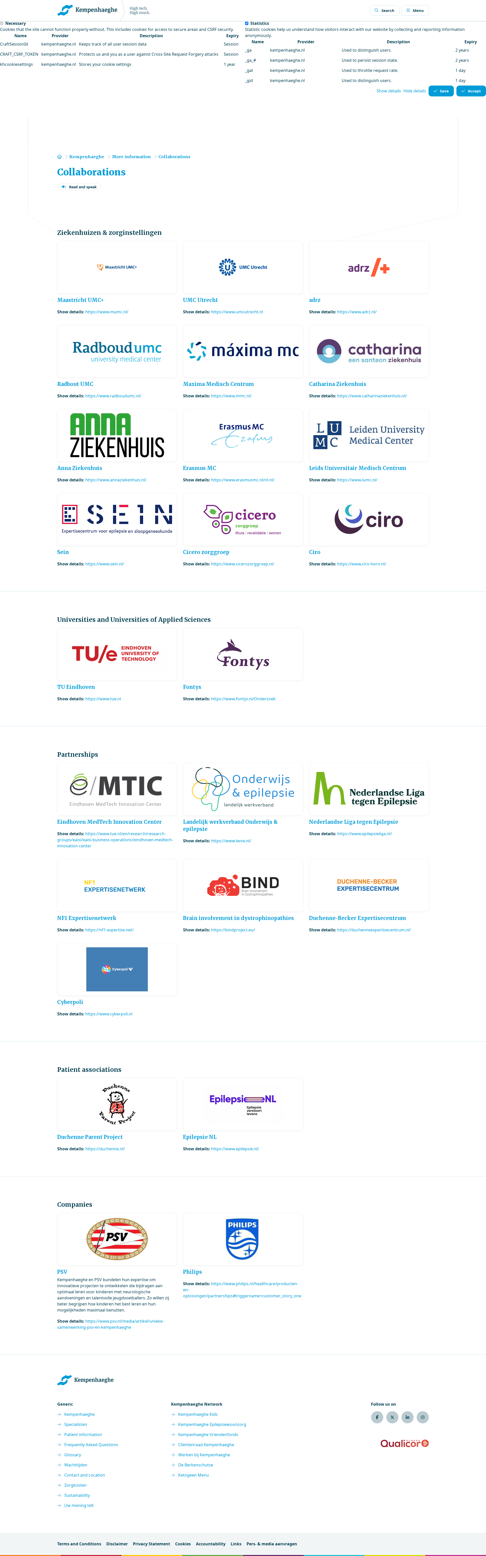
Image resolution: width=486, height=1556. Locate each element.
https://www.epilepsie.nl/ (235, 1149)
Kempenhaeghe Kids (198, 1414)
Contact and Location (84, 1475)
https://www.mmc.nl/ (231, 396)
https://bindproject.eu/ (233, 930)
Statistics (259, 23)
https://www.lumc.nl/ (357, 480)
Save (444, 90)
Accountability (211, 1544)
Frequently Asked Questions (91, 1444)
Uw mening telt (79, 1505)
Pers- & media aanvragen (272, 1544)
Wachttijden (75, 1465)
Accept (474, 90)
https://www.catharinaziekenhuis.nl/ (372, 396)
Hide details (414, 91)
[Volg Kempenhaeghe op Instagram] (423, 1417)
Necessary (15, 23)
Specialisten (75, 1424)
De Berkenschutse (195, 1465)
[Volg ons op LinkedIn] (407, 1417)
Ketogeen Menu (193, 1475)
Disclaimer (117, 1544)
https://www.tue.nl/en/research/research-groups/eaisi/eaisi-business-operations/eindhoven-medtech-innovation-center (115, 840)
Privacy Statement (151, 1544)
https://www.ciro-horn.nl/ (361, 564)
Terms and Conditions (79, 1544)
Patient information (83, 1434)
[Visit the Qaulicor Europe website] (405, 1443)
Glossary (72, 1455)
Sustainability (77, 1495)
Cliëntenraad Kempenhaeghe (206, 1444)
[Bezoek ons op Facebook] (377, 1417)
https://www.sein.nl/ (104, 564)
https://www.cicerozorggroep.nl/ (242, 564)
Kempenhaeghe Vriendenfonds (208, 1434)
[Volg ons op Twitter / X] (392, 1417)
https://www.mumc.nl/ (106, 312)
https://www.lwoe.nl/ (231, 841)
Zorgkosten (75, 1485)
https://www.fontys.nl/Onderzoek (243, 699)
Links (236, 1544)
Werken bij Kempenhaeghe (204, 1455)
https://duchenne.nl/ (105, 1149)
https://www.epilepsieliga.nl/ (364, 833)
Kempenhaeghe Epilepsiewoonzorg (212, 1424)
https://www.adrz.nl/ (357, 312)
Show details (389, 91)
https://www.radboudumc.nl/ (113, 396)
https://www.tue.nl (103, 699)
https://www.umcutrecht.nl (237, 312)
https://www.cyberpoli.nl (108, 1014)
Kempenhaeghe (79, 1414)
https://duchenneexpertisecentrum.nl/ (374, 930)
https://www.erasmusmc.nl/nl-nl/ (242, 480)
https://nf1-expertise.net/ (109, 930)
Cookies (183, 1544)
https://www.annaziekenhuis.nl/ (115, 480)
